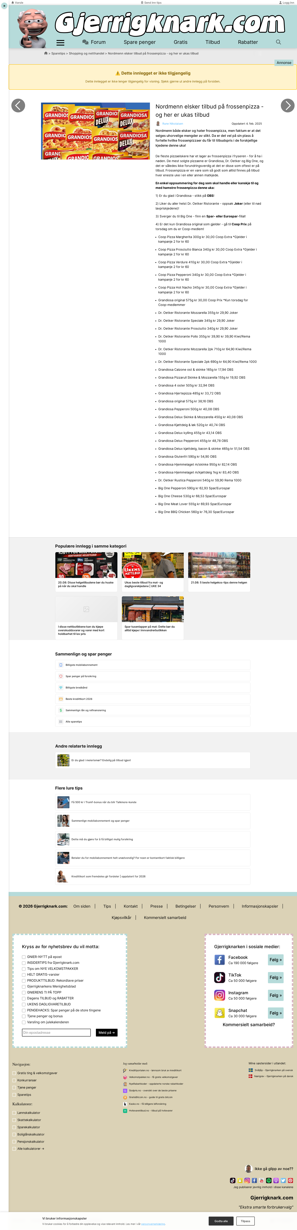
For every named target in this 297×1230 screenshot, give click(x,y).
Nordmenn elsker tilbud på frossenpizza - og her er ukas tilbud (153, 53)
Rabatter (248, 42)
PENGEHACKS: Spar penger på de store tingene (64, 1010)
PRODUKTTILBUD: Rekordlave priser (55, 980)
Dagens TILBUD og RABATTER (50, 998)
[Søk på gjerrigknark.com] (279, 42)
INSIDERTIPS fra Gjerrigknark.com (53, 963)
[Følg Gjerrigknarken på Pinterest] (290, 1180)
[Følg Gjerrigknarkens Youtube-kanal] (261, 1180)
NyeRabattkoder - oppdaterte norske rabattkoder (156, 1083)
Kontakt (131, 906)
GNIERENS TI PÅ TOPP (44, 992)
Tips (107, 906)
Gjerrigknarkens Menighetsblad (51, 986)
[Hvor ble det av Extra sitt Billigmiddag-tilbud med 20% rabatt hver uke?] (288, 105)
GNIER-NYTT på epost (44, 957)
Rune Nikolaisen (172, 123)
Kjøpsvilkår (121, 917)
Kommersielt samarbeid (165, 917)
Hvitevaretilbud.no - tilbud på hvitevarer (151, 1110)
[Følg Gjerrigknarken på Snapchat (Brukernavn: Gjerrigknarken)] (240, 1180)
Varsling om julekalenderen (48, 1022)
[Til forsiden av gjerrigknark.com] (32, 28)
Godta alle (221, 1221)
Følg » (276, 959)
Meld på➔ (107, 1032)
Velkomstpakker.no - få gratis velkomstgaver (153, 1077)
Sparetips (58, 53)
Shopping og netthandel (86, 53)
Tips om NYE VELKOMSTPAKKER (52, 969)
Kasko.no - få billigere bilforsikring (147, 1103)
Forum (98, 42)
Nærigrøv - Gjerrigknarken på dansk (273, 1076)
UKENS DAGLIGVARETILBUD (49, 1004)
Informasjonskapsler (260, 906)
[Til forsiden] (170, 24)
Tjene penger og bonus (45, 1016)
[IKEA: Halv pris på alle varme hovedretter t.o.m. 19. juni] (18, 105)
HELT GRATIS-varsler (43, 974)
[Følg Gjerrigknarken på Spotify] (269, 1180)
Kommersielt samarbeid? (249, 1024)
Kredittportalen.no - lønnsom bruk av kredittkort (155, 1070)
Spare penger (140, 42)
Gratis (181, 42)
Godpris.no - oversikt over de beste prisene (153, 1090)
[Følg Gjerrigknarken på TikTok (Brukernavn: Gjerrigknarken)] (232, 1180)
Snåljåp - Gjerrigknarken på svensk (274, 1070)
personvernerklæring (153, 1223)
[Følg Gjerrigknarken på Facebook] (254, 1180)
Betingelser (185, 906)
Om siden (81, 906)
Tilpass (245, 1221)
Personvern (219, 906)
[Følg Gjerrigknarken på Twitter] (283, 1180)
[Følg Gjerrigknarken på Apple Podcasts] (276, 1180)
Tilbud (212, 42)
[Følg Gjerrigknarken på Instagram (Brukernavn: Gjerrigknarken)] (247, 1180)
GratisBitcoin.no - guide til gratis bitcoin (151, 1097)
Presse (156, 906)
